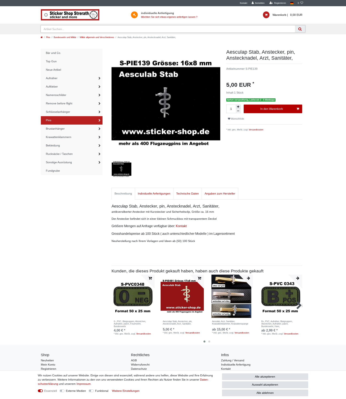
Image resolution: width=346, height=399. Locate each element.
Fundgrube (53, 170)
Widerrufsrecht (140, 364)
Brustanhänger (55, 128)
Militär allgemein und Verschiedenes (97, 37)
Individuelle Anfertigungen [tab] (154, 193)
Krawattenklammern (58, 137)
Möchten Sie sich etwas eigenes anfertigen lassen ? (169, 17)
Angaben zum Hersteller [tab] (220, 193)
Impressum (83, 383)
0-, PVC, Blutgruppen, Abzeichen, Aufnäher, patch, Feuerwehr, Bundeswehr (130, 323)
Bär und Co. (53, 52)
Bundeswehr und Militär (65, 37)
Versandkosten (256, 129)
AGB (134, 360)
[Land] (292, 3)
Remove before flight (59, 103)
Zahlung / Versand (232, 360)
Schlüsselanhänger (58, 111)
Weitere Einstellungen (126, 390)
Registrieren (48, 368)
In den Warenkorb (271, 108)
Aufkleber (52, 86)
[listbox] (231, 296)
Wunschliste (237, 118)
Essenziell (50, 390)
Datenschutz (139, 368)
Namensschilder (56, 95)
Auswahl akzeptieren (265, 384)
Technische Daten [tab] (187, 193)
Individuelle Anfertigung (235, 364)
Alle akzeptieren (265, 376)
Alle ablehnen (265, 392)
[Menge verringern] (238, 111)
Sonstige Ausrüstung (59, 162)
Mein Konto (48, 364)
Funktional (101, 390)
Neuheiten (47, 360)
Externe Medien (76, 390)
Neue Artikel (53, 69)
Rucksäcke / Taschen (59, 153)
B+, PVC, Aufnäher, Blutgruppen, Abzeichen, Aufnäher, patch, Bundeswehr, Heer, (277, 323)
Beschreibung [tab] (123, 193)
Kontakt (243, 3)
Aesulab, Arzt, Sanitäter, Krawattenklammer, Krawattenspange (230, 322)
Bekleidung (53, 145)
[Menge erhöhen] (238, 107)
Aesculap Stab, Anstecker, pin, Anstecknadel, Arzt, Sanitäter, (177, 322)
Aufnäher (51, 78)
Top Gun (51, 61)
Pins (48, 37)
